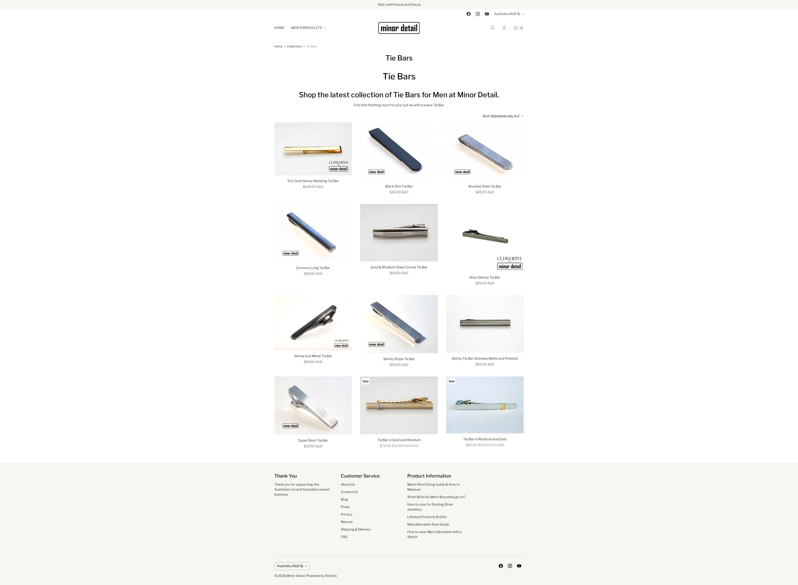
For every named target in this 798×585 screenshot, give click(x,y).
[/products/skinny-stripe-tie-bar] (399, 324)
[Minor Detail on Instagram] (477, 14)
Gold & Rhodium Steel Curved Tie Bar (399, 267)
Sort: (501, 116)
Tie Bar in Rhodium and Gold (484, 439)
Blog (344, 499)
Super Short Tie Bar (313, 440)
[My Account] (504, 28)
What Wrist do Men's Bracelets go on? (436, 497)
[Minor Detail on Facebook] (468, 14)
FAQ (344, 537)
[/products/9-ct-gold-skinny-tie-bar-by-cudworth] (313, 148)
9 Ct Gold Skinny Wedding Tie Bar (313, 181)
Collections (294, 46)
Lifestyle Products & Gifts (427, 517)
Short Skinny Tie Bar (484, 277)
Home (279, 28)
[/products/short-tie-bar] (313, 405)
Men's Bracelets (306, 28)
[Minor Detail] (399, 28)
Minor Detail (295, 576)
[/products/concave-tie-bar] (313, 233)
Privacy (346, 514)
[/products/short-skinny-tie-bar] (485, 238)
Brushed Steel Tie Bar (484, 186)
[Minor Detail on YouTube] (486, 14)
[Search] (492, 28)
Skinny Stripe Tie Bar (399, 359)
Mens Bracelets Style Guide (428, 524)
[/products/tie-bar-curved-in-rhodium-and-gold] (399, 233)
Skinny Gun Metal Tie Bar (313, 356)
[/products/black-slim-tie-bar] (399, 151)
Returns (347, 522)
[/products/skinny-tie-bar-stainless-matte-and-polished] (485, 324)
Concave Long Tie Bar (313, 268)
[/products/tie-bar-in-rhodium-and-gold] (485, 405)
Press (345, 507)
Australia (507, 14)
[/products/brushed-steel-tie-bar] (485, 151)
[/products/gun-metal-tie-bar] (313, 322)
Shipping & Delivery (356, 529)
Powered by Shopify (321, 576)
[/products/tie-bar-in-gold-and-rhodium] (399, 405)
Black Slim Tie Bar (399, 186)
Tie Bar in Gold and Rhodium (399, 440)
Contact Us (349, 492)
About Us (348, 484)
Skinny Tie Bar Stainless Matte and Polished (485, 358)
